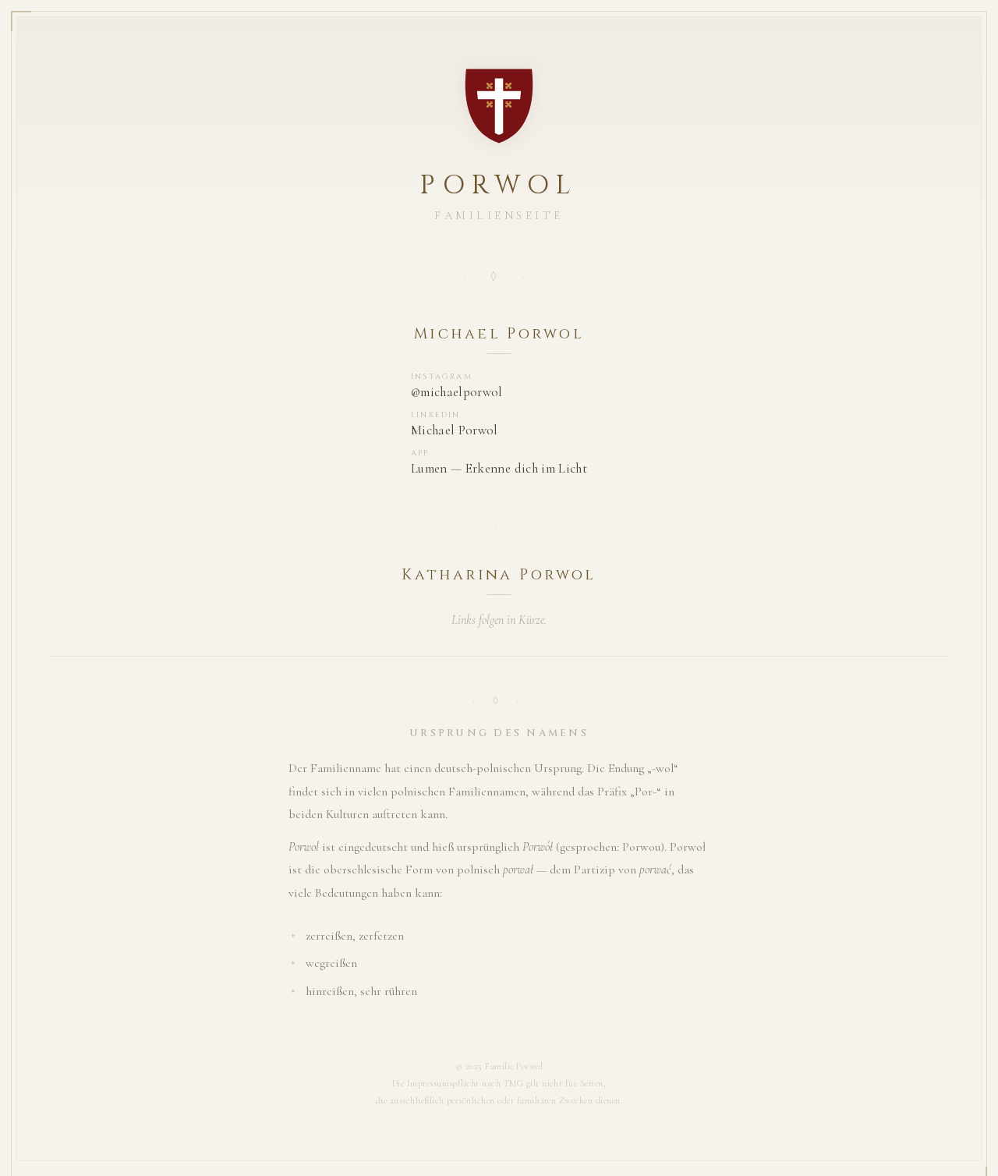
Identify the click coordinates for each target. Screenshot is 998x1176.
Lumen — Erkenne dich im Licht (499, 468)
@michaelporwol (457, 392)
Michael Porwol (454, 430)
